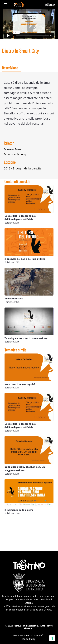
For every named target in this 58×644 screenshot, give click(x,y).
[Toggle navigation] (5, 4)
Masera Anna (12, 149)
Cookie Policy (28, 638)
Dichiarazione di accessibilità (27, 635)
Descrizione (10, 67)
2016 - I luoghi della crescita (23, 168)
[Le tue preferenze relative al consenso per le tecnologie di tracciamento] (52, 638)
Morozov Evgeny (15, 154)
